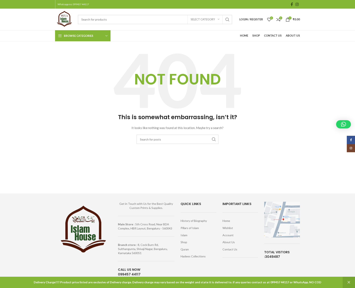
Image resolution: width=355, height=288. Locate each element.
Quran (185, 249)
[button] (343, 124)
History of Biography (194, 220)
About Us (228, 242)
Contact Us (229, 249)
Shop (184, 242)
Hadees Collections (193, 256)
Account (228, 235)
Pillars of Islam (190, 228)
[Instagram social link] (297, 4)
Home (226, 220)
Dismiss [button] (349, 282)
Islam (184, 235)
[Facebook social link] (291, 4)
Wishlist (227, 228)
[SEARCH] (227, 19)
